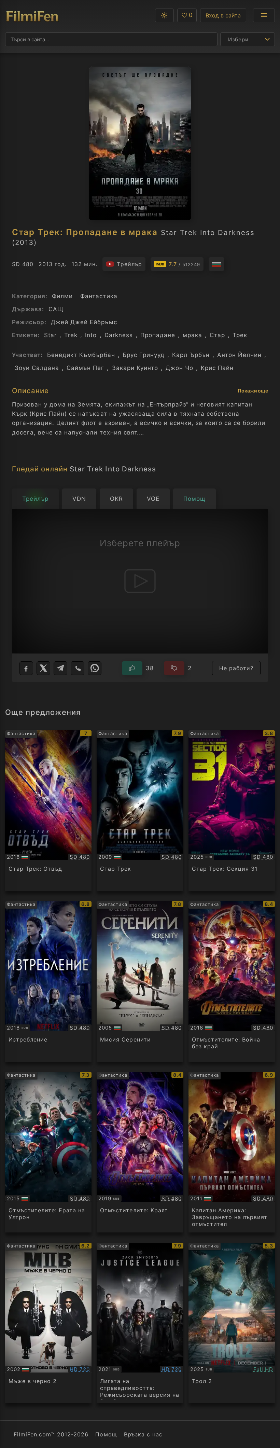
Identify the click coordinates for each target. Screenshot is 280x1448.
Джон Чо (179, 367)
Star (50, 335)
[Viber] (77, 668)
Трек (240, 335)
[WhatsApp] (94, 668)
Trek (71, 335)
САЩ (56, 309)
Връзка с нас (143, 1434)
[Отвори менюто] (264, 15)
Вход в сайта (223, 15)
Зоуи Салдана (37, 367)
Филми (62, 296)
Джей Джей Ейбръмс (84, 322)
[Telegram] (60, 668)
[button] (164, 15)
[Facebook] (26, 668)
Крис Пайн (217, 367)
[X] (43, 668)
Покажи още (253, 391)
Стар (217, 335)
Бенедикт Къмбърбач (81, 354)
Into (91, 335)
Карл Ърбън (191, 354)
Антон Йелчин (239, 354)
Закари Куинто (135, 367)
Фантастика (98, 296)
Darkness (118, 335)
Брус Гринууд (144, 354)
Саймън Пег (85, 367)
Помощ (106, 1434)
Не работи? (236, 668)
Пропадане (157, 335)
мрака (192, 335)
